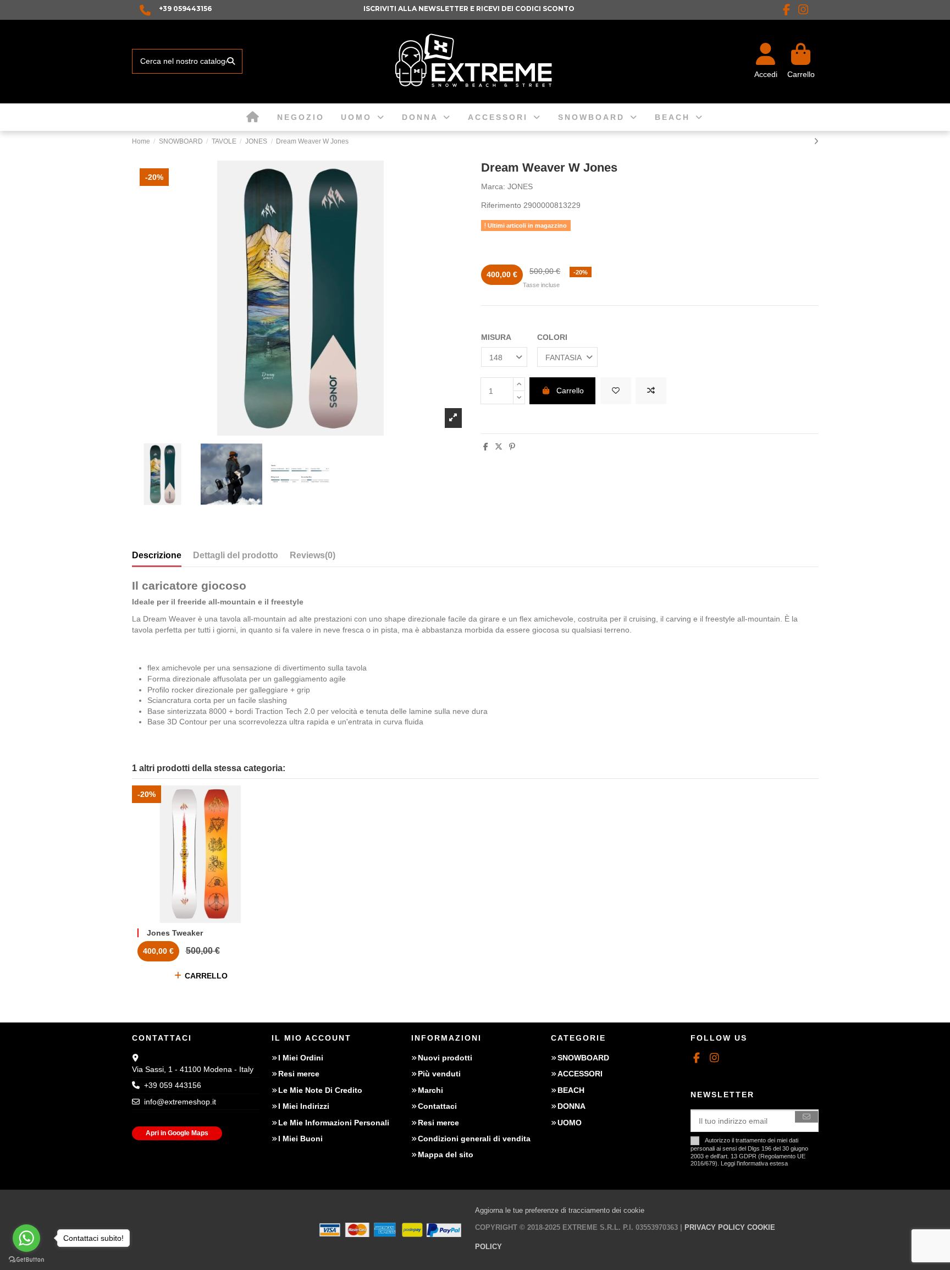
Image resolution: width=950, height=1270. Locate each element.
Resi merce (298, 1073)
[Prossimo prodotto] (816, 141)
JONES (520, 186)
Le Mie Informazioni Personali (333, 1122)
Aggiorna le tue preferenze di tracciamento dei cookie (559, 1210)
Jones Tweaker (175, 932)
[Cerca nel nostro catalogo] (230, 61)
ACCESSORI (580, 1073)
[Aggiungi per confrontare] (651, 390)
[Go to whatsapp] (26, 1238)
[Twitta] (498, 446)
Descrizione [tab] (156, 555)
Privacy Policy (714, 1227)
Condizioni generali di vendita (474, 1138)
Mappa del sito (445, 1154)
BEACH (570, 1090)
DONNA (571, 1106)
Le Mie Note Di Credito (320, 1090)
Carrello (570, 390)
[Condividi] (485, 446)
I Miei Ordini (300, 1057)
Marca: (493, 186)
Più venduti (439, 1073)
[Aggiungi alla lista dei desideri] (615, 390)
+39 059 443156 (172, 1085)
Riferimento (501, 205)
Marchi (430, 1090)
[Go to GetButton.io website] (26, 1259)
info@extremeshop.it (180, 1101)
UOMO (569, 1122)
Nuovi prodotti (445, 1057)
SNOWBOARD (583, 1057)
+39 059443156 (185, 8)
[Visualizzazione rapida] (215, 919)
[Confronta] (199, 919)
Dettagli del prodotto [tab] (235, 555)
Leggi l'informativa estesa (754, 1163)
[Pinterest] (512, 446)
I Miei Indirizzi (303, 1106)
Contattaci (437, 1106)
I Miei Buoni (300, 1138)
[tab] (312, 557)
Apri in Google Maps (177, 1133)
